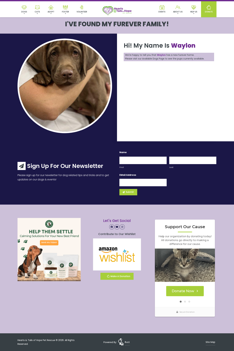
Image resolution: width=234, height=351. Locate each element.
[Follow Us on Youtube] (117, 226)
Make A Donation (120, 276)
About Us (178, 11)
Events (162, 11)
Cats (37, 11)
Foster (65, 11)
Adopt (51, 11)
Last (171, 167)
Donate (209, 11)
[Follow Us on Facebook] (111, 226)
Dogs (24, 11)
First (122, 167)
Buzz (127, 342)
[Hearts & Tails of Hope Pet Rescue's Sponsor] (49, 249)
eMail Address (127, 175)
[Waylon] (65, 86)
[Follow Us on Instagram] (122, 226)
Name (123, 152)
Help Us (193, 11)
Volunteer (82, 11)
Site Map (210, 342)
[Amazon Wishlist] (117, 254)
